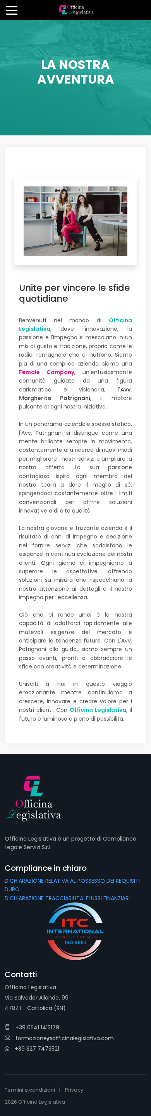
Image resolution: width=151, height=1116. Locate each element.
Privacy (74, 1090)
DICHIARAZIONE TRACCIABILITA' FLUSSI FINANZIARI (67, 898)
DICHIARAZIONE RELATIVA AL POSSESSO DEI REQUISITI (72, 881)
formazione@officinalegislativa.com (64, 1038)
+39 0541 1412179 (36, 1027)
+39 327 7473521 (36, 1049)
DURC (12, 889)
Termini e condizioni (30, 1090)
